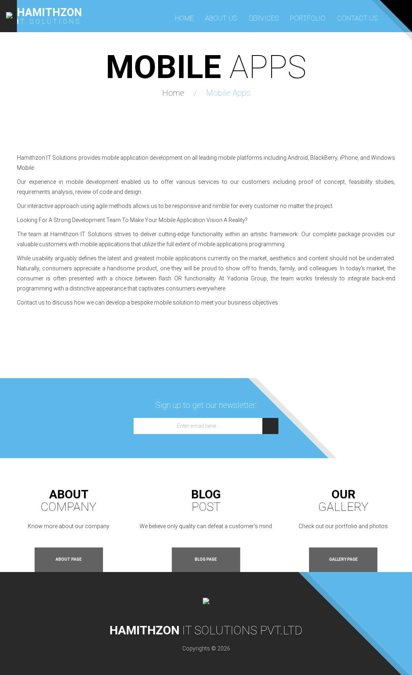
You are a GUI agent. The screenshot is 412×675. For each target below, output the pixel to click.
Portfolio (307, 18)
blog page (206, 559)
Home (184, 18)
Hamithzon (49, 12)
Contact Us (357, 18)
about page (69, 559)
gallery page (343, 559)
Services (263, 18)
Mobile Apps (228, 93)
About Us (221, 18)
